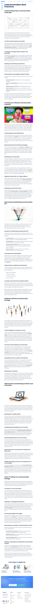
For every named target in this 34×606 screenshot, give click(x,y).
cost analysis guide (20, 173)
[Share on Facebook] (2, 5)
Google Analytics (27, 267)
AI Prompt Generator (28, 601)
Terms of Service (20, 598)
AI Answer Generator (28, 594)
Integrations (19, 1)
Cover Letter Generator (27, 599)
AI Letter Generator (28, 596)
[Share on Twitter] (2, 9)
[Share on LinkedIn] (2, 7)
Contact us (19, 594)
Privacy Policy (19, 596)
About (18, 595)
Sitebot (14, 555)
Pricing (15, 1)
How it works (12, 598)
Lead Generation (10, 1)
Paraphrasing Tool (28, 600)
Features (11, 596)
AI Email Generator (28, 595)
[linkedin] (4, 601)
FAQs (11, 599)
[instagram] (8, 601)
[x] (3, 601)
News (11, 594)
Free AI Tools (23, 1)
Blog (27, 1)
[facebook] (6, 601)
